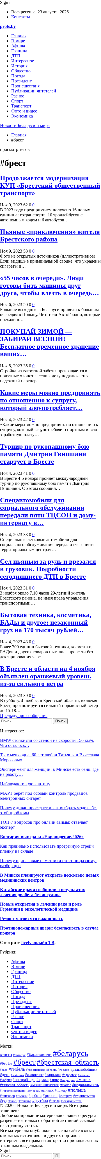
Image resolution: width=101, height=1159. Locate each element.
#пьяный (21, 1095)
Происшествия (25, 86)
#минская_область (14, 1085)
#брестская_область (68, 1062)
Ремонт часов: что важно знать (31, 918)
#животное (34, 1074)
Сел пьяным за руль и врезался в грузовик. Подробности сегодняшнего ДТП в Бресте (48, 569)
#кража (42, 1079)
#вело (4, 1069)
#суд (3, 1101)
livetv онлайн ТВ (37, 942)
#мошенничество (44, 1085)
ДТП (15, 55)
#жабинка (17, 1075)
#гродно (63, 1069)
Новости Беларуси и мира (25, 125)
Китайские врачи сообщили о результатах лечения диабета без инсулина (42, 892)
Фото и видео (24, 111)
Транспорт (21, 106)
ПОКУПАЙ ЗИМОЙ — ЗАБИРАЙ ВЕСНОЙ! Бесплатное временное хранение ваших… (49, 343)
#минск (83, 1079)
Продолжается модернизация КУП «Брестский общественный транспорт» (50, 185)
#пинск (47, 1090)
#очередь (33, 1090)
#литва (54, 1080)
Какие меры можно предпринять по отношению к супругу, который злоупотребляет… (50, 400)
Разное (17, 96)
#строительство (84, 1096)
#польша (77, 1090)
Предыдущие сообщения (23, 715)
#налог (65, 1085)
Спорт (17, 101)
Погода (18, 76)
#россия (50, 1095)
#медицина (67, 1080)
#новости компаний (13, 1090)
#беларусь (70, 1053)
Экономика (22, 116)
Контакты (20, 16)
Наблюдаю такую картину (25, 783)
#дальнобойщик (83, 1069)
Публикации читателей (33, 91)
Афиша (18, 45)
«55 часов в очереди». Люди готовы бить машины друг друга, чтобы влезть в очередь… (49, 285)
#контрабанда (24, 1080)
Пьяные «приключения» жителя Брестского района (50, 235)
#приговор (7, 1096)
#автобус (19, 1055)
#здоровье (69, 1075)
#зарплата (53, 1075)
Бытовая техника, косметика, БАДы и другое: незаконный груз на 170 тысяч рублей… (45, 622)
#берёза (6, 1063)
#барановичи (39, 1054)
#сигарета (65, 1096)
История (19, 65)
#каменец (84, 1075)
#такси (12, 1100)
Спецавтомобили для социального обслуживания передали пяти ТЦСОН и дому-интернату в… (48, 511)
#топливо (25, 1100)
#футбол (40, 1100)
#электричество (71, 1100)
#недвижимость (85, 1085)
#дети (5, 1074)
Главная (18, 35)
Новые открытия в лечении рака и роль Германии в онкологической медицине (41, 906)
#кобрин (6, 1080)
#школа (54, 1101)
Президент (21, 81)
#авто (6, 1054)
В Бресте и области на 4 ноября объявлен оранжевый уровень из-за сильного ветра (47, 676)
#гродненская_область (41, 1069)
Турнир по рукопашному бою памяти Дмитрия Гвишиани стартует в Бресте (44, 454)
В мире (18, 40)
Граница (19, 50)
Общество (21, 71)
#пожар (61, 1090)
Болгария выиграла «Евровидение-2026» (42, 836)
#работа (35, 1096)
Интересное (22, 60)
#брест (24, 1062)
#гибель (17, 1069)
